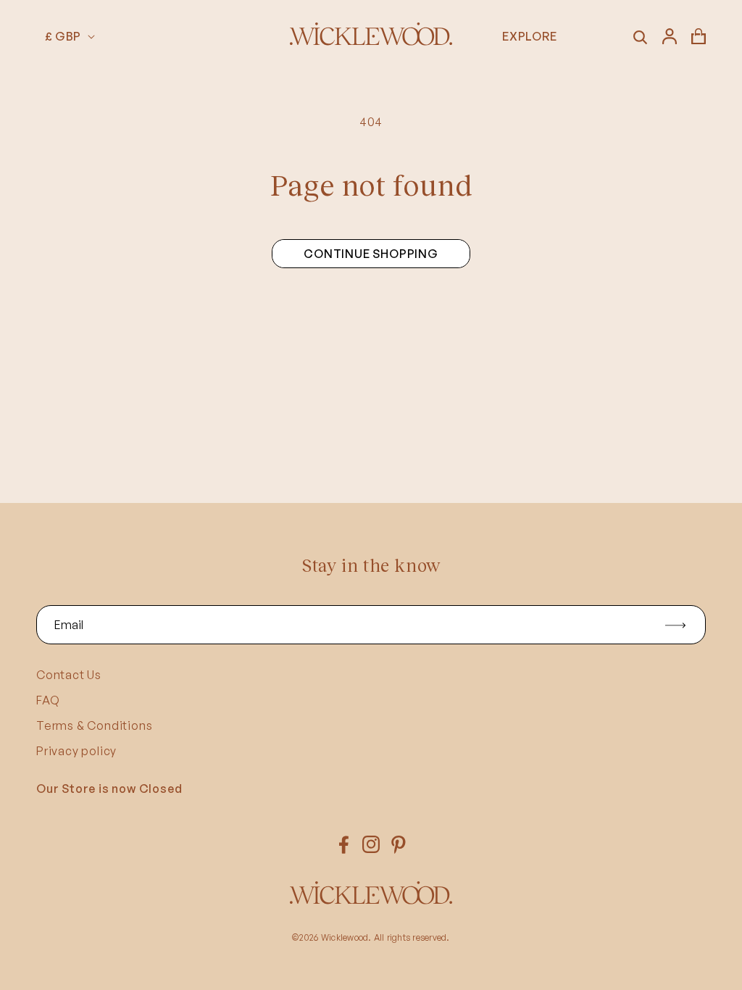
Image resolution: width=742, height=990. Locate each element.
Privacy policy (76, 751)
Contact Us (68, 674)
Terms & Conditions (94, 725)
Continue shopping (371, 253)
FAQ (47, 700)
